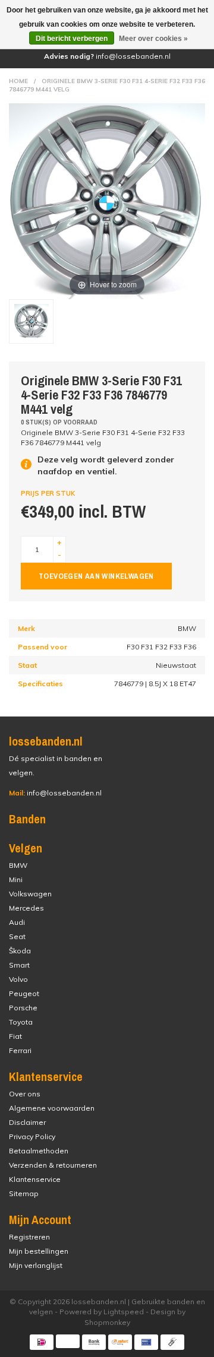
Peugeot (24, 993)
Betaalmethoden (38, 1150)
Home (18, 81)
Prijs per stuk (48, 493)
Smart (19, 964)
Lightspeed (123, 1311)
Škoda (20, 950)
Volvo (18, 979)
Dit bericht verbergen (72, 38)
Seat (17, 936)
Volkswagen (30, 893)
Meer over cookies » (153, 38)
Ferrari (20, 1050)
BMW (18, 865)
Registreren (29, 1236)
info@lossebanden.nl (55, 792)
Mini (16, 879)
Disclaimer (27, 1122)
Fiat (15, 1036)
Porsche (23, 1007)
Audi (17, 922)
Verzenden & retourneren (53, 1165)
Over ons (24, 1093)
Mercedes (26, 907)
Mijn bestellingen (38, 1251)
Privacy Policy (32, 1136)
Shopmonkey (107, 1322)
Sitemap (24, 1193)
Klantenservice (35, 1179)
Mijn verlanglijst (35, 1265)
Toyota (21, 1021)
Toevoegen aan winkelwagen (96, 576)
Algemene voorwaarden (52, 1108)
